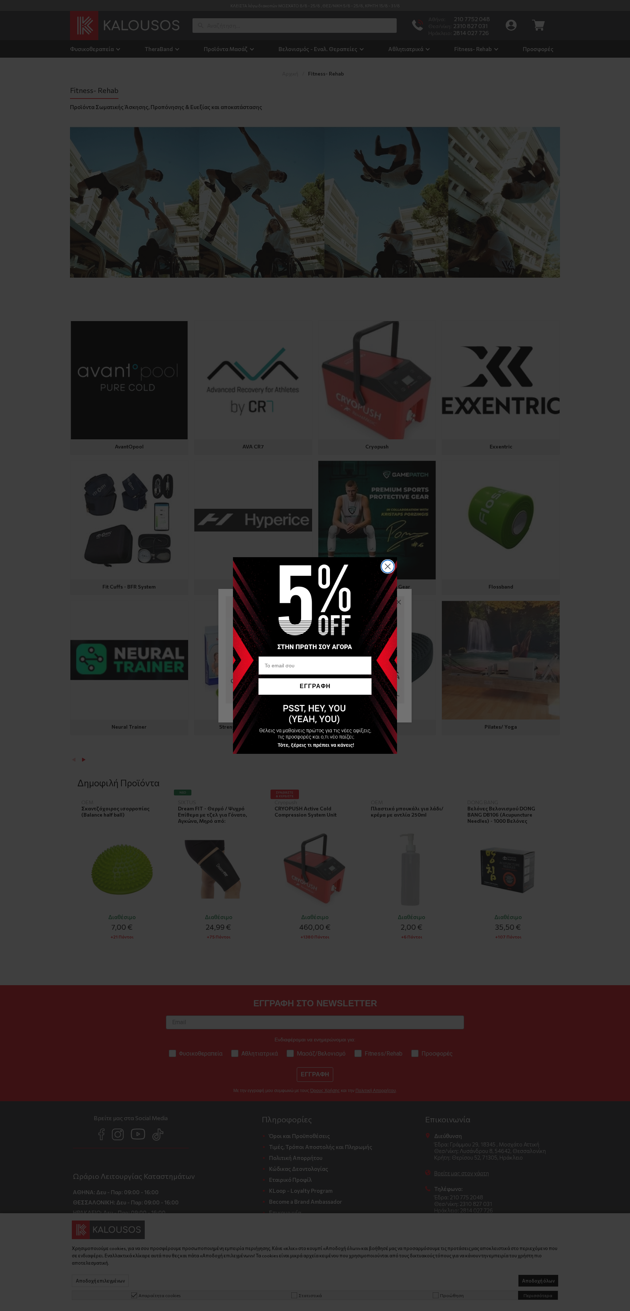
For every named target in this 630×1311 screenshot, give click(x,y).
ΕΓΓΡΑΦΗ (315, 686)
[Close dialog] (387, 566)
